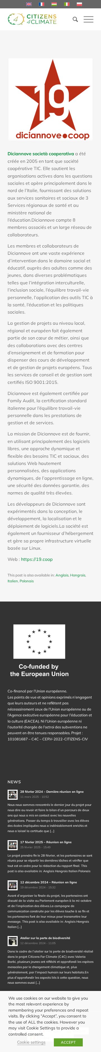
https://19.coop (37, 559)
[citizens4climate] (42, 19)
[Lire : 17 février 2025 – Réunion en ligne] (13, 845)
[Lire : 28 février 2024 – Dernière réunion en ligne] (13, 795)
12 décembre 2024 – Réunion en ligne (48, 882)
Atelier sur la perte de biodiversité (45, 938)
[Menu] (85, 19)
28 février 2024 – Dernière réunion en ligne (52, 792)
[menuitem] (72, 19)
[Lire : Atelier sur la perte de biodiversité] (13, 941)
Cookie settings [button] (31, 1042)
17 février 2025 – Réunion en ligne (46, 842)
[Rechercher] (72, 19)
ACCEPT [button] (68, 1042)
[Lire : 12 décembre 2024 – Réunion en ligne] (13, 885)
